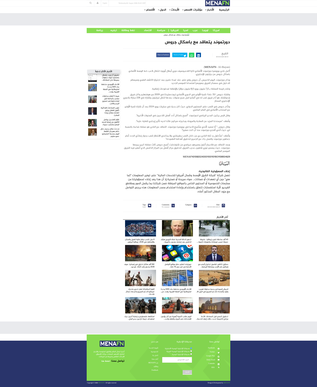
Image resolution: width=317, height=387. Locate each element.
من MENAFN (153, 362)
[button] (97, 3)
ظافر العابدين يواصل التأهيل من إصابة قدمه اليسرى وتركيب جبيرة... (110, 122)
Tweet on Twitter (178, 55)
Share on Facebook (163, 55)
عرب (193, 30)
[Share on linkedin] (198, 55)
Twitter (212, 352)
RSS (213, 367)
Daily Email (211, 359)
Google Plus (210, 355)
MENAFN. (101, 383)
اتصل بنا (155, 355)
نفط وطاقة (126, 30)
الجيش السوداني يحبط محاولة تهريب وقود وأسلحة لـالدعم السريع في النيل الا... (212, 290)
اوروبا (203, 30)
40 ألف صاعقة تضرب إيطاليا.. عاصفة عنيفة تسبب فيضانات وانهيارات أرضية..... (212, 241)
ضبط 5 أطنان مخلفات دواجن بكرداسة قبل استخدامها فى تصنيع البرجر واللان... (110, 100)
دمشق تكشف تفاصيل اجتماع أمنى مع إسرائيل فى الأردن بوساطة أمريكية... (213, 266)
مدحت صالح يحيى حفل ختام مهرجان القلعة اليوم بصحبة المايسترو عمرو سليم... (109, 132)
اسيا (183, 30)
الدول (163, 10)
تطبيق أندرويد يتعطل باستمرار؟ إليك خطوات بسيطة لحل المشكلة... (110, 78)
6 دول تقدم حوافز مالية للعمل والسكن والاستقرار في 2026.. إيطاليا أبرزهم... (139, 241)
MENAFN (210, 67)
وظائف (156, 366)
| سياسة (161, 30)
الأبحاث (175, 10)
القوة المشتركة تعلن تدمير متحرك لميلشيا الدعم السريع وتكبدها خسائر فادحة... (140, 292)
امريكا (214, 30)
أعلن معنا (155, 359)
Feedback (155, 370)
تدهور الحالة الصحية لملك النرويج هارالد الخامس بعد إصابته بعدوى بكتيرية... (176, 241)
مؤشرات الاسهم (193, 10)
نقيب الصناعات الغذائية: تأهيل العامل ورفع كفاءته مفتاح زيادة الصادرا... (110, 111)
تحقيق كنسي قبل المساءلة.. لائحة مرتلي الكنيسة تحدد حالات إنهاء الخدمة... (212, 318)
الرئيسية (224, 10)
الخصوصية (154, 351)
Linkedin (211, 363)
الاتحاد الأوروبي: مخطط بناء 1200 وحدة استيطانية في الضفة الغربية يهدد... (110, 88)
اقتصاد (143, 30)
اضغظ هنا (105, 361)
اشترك (187, 372)
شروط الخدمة (153, 348)
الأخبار (210, 10)
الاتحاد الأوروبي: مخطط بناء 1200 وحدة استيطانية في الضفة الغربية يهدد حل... (175, 290)
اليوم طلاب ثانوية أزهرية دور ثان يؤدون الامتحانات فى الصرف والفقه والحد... (176, 318)
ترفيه (110, 30)
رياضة (97, 30)
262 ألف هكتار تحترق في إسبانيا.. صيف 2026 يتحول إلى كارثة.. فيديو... (139, 266)
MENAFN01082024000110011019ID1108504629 (206, 157)
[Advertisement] (158, 19)
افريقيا (173, 30)
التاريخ (225, 53)
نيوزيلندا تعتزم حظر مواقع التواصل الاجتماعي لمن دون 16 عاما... (178, 266)
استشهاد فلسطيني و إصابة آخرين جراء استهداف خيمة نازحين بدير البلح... (139, 318)
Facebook (211, 348)
